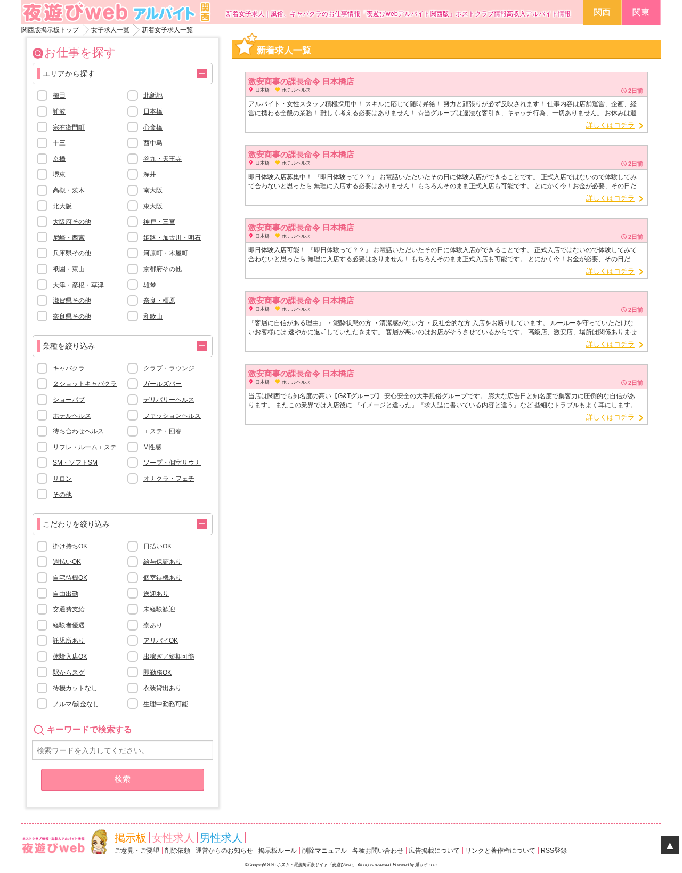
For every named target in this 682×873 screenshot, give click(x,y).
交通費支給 (69, 609)
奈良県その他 (72, 316)
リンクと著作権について (500, 850)
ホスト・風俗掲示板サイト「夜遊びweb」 (316, 864)
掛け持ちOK (70, 546)
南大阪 (153, 190)
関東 (640, 12)
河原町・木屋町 (165, 253)
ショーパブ (69, 399)
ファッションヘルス (172, 415)
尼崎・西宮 (69, 237)
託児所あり (69, 640)
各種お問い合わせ (377, 850)
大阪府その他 (72, 221)
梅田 (59, 95)
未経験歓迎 (159, 609)
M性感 (152, 447)
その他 (62, 494)
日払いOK (157, 546)
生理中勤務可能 (165, 704)
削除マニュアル (324, 850)
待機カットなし (75, 688)
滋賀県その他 (72, 300)
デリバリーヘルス (168, 399)
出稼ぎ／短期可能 (168, 656)
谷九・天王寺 (162, 159)
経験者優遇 (69, 625)
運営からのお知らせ (224, 850)
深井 (149, 174)
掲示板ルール (277, 850)
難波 (59, 111)
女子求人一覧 (110, 30)
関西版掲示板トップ (50, 30)
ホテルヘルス (72, 415)
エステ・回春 (162, 431)
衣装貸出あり (162, 688)
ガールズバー (162, 383)
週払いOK (67, 561)
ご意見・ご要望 (137, 850)
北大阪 (62, 206)
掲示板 (131, 838)
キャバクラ (69, 368)
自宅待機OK (70, 577)
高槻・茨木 (69, 190)
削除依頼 (177, 850)
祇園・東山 (69, 269)
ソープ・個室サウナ (172, 462)
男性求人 (221, 838)
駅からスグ (69, 672)
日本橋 (153, 111)
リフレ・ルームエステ (85, 447)
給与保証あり (162, 561)
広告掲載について (434, 850)
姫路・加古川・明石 (172, 237)
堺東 (59, 174)
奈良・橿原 (159, 300)
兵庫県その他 (72, 253)
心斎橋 (153, 127)
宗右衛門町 (69, 127)
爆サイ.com (426, 864)
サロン (62, 478)
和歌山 (153, 316)
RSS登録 (554, 850)
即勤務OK (157, 672)
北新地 (153, 95)
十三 (59, 143)
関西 (602, 12)
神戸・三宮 (159, 221)
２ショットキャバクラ (85, 383)
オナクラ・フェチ (168, 478)
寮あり (153, 625)
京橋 (59, 159)
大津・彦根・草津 (78, 285)
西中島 (153, 143)
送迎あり (156, 593)
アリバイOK (160, 640)
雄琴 (149, 285)
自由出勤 (65, 593)
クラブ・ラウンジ (168, 368)
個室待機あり (162, 577)
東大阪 (153, 206)
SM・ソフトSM (75, 462)
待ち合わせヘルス (78, 431)
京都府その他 (162, 269)
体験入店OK (70, 656)
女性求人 (173, 838)
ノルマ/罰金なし (76, 704)
